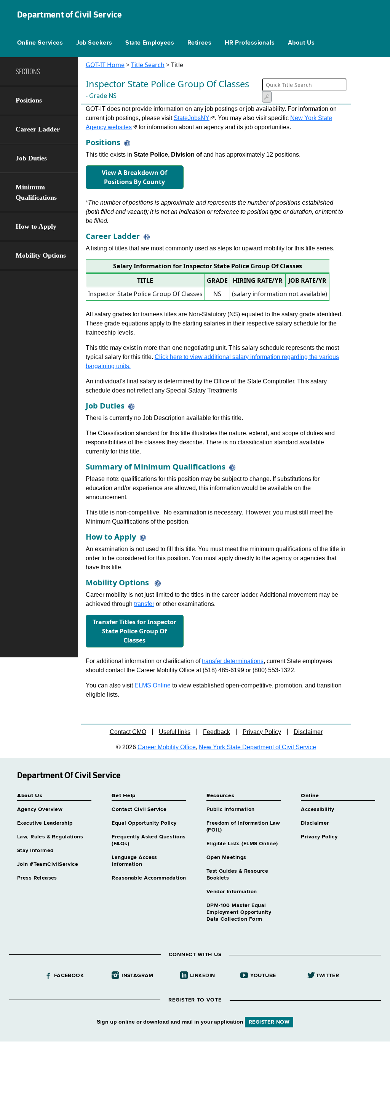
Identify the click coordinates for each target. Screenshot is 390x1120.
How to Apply (36, 226)
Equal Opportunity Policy (144, 823)
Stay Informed (35, 850)
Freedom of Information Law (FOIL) (243, 826)
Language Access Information (134, 861)
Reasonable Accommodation (149, 878)
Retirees (199, 43)
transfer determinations (233, 661)
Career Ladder (38, 129)
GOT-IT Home (105, 65)
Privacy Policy (262, 732)
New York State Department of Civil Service (257, 747)
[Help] (125, 142)
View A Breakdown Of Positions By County (134, 177)
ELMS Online (152, 685)
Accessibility (317, 809)
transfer (144, 604)
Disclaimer (308, 732)
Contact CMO (128, 732)
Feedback (216, 732)
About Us (301, 43)
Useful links (174, 732)
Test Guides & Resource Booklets (237, 874)
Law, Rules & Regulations (50, 837)
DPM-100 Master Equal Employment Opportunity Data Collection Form (238, 912)
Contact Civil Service (139, 809)
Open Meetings (226, 857)
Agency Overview (39, 809)
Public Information (230, 809)
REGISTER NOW (269, 1022)
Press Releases (37, 878)
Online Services (40, 43)
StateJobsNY (191, 118)
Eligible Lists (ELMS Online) (242, 843)
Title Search (148, 65)
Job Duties (31, 158)
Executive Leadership (44, 823)
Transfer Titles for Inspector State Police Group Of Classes (134, 631)
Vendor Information (231, 891)
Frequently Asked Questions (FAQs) (148, 840)
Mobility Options (41, 255)
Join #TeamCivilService (47, 864)
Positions (29, 100)
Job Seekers (94, 43)
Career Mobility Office (166, 747)
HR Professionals (250, 43)
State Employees (149, 43)
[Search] (267, 97)
